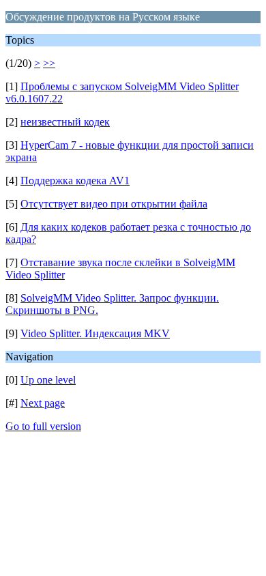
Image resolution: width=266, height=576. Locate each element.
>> (49, 63)
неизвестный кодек (65, 122)
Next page (42, 403)
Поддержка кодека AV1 (75, 180)
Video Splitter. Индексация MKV (95, 333)
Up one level (48, 380)
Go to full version (43, 426)
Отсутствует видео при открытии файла (113, 204)
